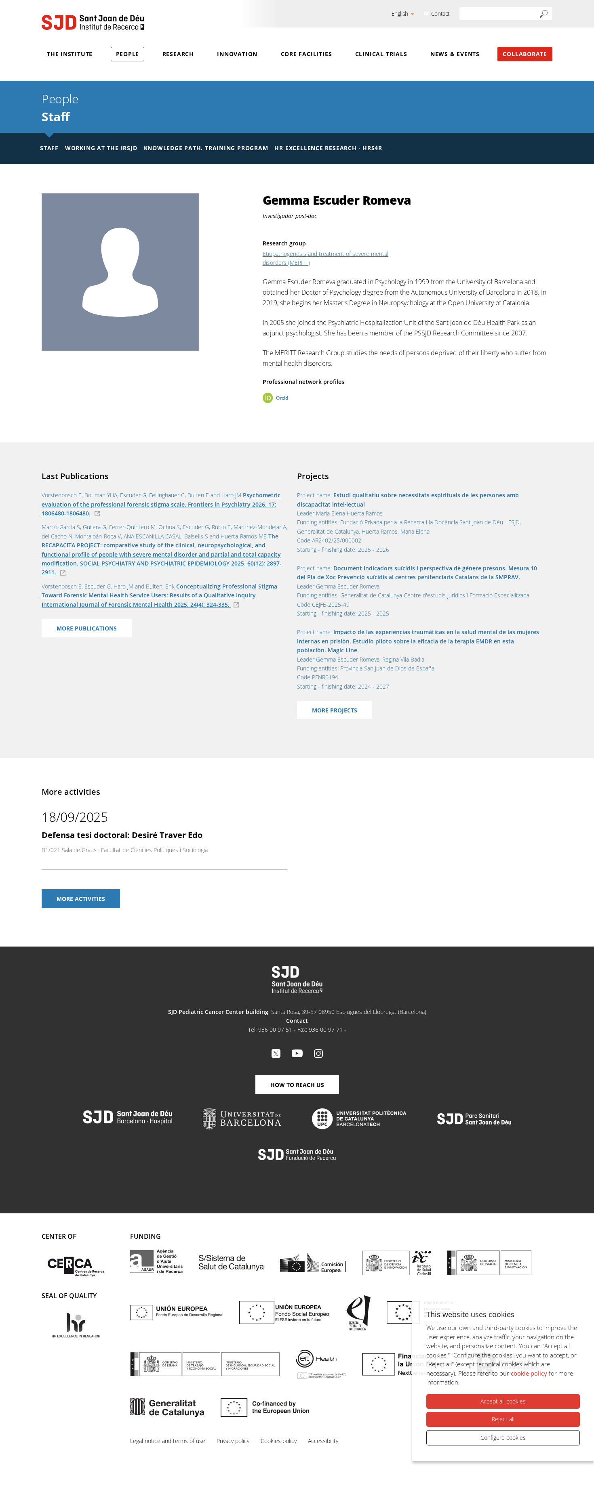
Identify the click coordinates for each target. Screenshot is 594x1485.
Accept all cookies (503, 1401)
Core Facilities (306, 54)
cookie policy (529, 1373)
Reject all (503, 1419)
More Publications (87, 628)
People (127, 54)
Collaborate (525, 54)
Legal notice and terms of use (167, 1441)
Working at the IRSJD (101, 148)
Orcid (282, 397)
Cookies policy (279, 1441)
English (400, 13)
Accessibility (323, 1441)
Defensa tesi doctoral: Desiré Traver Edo (122, 834)
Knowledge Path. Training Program (206, 148)
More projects (334, 710)
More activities (81, 899)
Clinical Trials (381, 54)
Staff (56, 116)
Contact (440, 13)
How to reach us (297, 1085)
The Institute (70, 54)
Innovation (237, 54)
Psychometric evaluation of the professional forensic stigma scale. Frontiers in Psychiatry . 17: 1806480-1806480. (161, 504)
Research (178, 54)
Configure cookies (503, 1437)
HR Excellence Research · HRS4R (328, 148)
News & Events (455, 54)
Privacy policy (233, 1441)
